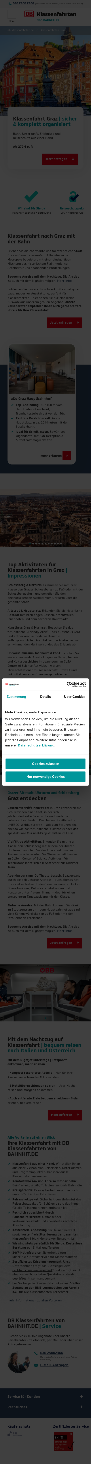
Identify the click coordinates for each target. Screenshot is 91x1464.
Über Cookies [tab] (74, 696)
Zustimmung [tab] (16, 696)
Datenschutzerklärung (36, 745)
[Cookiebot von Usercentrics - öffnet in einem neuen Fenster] (66, 684)
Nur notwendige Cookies (46, 776)
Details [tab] (45, 696)
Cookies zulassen (45, 764)
